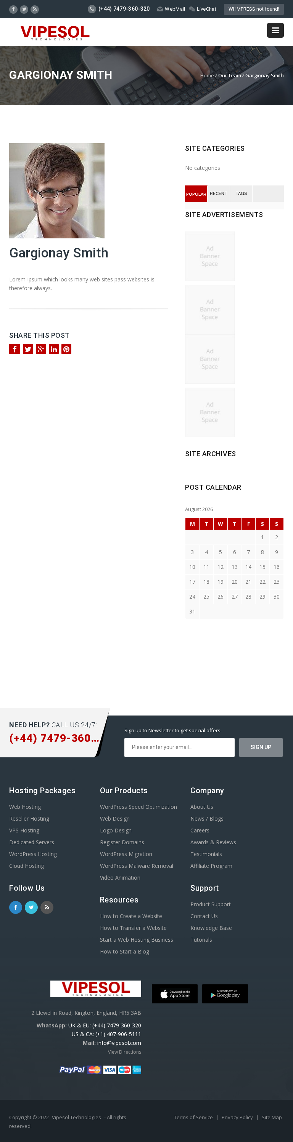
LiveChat (206, 9)
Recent (218, 193)
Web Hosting (25, 806)
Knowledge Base (211, 927)
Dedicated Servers (31, 842)
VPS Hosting (24, 830)
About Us (201, 806)
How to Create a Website (131, 916)
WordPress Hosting (33, 854)
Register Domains (122, 842)
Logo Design (116, 830)
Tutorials (201, 939)
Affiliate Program (211, 865)
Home (207, 75)
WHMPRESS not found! (254, 9)
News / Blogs (207, 818)
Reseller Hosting (29, 818)
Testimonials (206, 854)
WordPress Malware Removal (136, 865)
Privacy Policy (238, 1117)
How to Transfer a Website (133, 927)
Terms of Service (194, 1117)
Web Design (115, 818)
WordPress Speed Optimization (138, 806)
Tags (241, 193)
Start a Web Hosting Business (136, 939)
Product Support (210, 904)
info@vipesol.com (119, 1042)
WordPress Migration (126, 854)
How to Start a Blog (124, 951)
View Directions (124, 1052)
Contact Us (204, 916)
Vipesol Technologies (76, 1117)
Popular (196, 194)
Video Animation (120, 877)
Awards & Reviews (213, 842)
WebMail (175, 9)
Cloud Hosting (26, 865)
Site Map (272, 1117)
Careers (199, 830)
